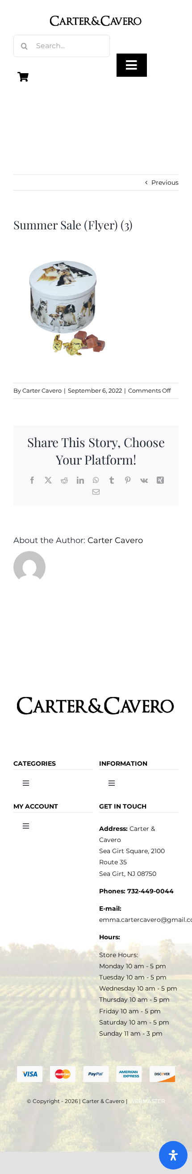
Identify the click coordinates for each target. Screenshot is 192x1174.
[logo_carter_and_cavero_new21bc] (96, 10)
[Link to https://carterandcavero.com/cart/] (23, 77)
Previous (165, 182)
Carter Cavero (42, 390)
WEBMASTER (147, 1101)
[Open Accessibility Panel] (173, 1155)
